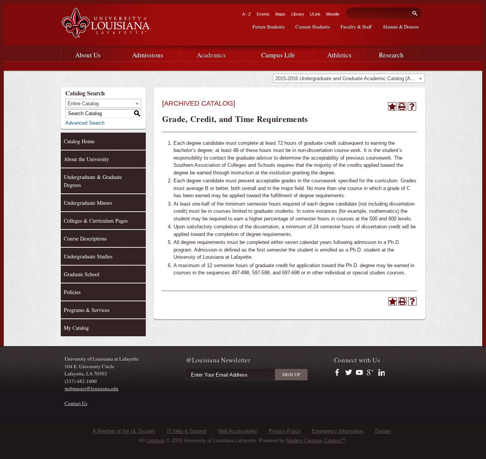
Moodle (332, 14)
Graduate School (81, 274)
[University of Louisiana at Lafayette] (105, 35)
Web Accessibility (237, 431)
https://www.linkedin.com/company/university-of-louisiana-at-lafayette (381, 373)
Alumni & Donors (400, 26)
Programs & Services (86, 309)
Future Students (268, 26)
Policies (72, 292)
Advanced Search (84, 123)
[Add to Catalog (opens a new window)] (392, 106)
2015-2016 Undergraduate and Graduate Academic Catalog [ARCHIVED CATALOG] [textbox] (349, 78)
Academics (211, 55)
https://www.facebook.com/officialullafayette (339, 373)
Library (297, 14)
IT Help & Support (187, 431)
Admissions (147, 55)
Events (263, 14)
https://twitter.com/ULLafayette (349, 373)
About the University (86, 159)
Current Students (312, 26)
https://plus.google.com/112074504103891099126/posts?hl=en (370, 373)
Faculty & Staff (356, 26)
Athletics (339, 55)
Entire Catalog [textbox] (83, 103)
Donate (383, 431)
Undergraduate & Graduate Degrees (93, 180)
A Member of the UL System (124, 431)
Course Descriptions (85, 238)
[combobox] (349, 78)
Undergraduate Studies (88, 256)
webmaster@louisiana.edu (91, 388)
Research (391, 55)
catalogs (155, 440)
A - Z (246, 14)
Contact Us (76, 403)
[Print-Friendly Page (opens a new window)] (402, 106)
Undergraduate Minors (88, 202)
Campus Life (278, 55)
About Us (88, 55)
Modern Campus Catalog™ (316, 440)
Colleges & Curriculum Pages (96, 220)
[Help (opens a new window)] (412, 106)
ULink (315, 14)
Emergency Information (337, 431)
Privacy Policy (285, 431)
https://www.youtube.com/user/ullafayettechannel (359, 373)
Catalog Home (79, 141)
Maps (280, 14)
